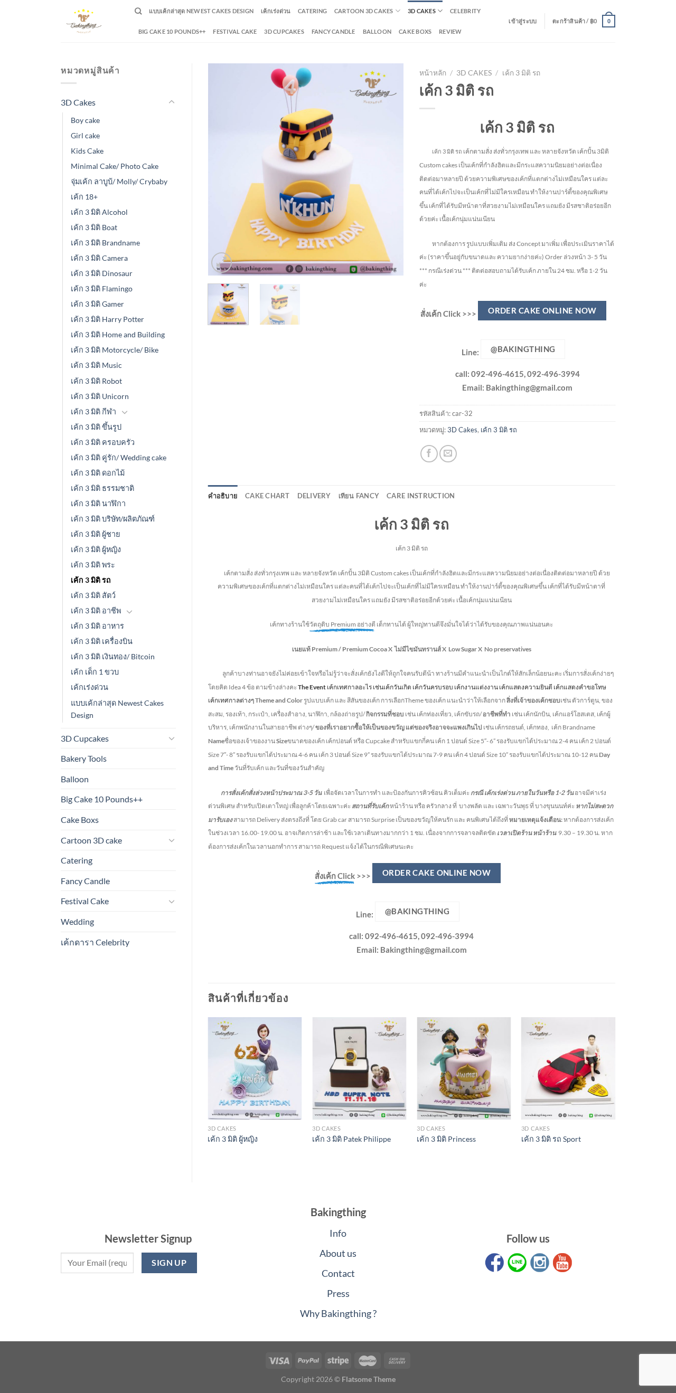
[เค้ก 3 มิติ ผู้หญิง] (255, 1068)
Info (338, 1233)
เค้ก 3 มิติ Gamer (97, 303)
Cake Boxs (415, 31)
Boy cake (85, 120)
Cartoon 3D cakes (363, 10)
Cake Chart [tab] (267, 495)
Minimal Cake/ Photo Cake (114, 166)
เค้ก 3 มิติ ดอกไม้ (98, 472)
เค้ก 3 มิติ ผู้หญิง (96, 549)
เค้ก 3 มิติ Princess (446, 1138)
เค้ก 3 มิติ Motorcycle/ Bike (114, 349)
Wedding (77, 921)
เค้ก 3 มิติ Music (96, 365)
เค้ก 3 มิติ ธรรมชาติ (102, 488)
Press (338, 1293)
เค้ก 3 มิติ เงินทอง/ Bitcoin (113, 656)
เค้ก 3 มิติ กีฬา (93, 411)
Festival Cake (85, 901)
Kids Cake (87, 150)
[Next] (386, 169)
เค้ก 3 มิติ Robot (96, 380)
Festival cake (235, 31)
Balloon (377, 31)
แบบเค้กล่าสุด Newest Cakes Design (201, 10)
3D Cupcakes (284, 31)
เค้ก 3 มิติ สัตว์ (93, 595)
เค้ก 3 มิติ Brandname (105, 242)
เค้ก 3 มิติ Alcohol (99, 211)
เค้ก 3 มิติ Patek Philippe (351, 1138)
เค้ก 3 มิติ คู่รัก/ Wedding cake (118, 457)
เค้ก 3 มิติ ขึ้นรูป (96, 426)
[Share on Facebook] (429, 453)
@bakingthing (523, 349)
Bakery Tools (84, 758)
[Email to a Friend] (448, 453)
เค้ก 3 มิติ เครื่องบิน (102, 641)
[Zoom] (221, 262)
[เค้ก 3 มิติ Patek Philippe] (359, 1068)
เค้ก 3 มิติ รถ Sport (551, 1138)
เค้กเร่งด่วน (275, 10)
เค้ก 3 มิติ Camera (99, 257)
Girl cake (85, 135)
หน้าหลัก (432, 73)
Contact (338, 1273)
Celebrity (465, 10)
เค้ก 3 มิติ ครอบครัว (103, 442)
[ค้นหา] (138, 11)
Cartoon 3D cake (91, 840)
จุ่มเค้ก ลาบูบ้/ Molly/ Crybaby (119, 181)
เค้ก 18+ (84, 196)
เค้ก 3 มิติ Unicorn (100, 396)
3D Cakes (422, 10)
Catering (312, 10)
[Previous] (224, 169)
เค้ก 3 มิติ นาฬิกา (98, 503)
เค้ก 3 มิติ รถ (91, 579)
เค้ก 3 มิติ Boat (94, 227)
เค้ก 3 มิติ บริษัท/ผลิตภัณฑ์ (113, 518)
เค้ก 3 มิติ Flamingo (102, 288)
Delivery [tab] (314, 495)
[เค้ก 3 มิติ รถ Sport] (568, 1068)
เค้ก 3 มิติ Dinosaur (102, 273)
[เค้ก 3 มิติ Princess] (464, 1068)
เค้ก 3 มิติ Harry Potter (107, 319)
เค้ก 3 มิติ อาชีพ (96, 610)
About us (338, 1253)
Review (450, 31)
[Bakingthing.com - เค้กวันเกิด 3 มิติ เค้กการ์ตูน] (90, 21)
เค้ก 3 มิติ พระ (93, 564)
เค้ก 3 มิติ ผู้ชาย (95, 533)
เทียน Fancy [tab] (359, 495)
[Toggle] (171, 102)
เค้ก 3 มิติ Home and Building (118, 334)
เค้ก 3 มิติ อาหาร (97, 625)
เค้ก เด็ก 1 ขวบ (95, 671)
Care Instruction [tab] (421, 495)
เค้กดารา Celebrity (95, 942)
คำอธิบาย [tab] (223, 495)
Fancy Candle (333, 31)
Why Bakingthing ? (338, 1313)
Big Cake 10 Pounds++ (171, 31)
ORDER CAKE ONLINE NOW (542, 310)
